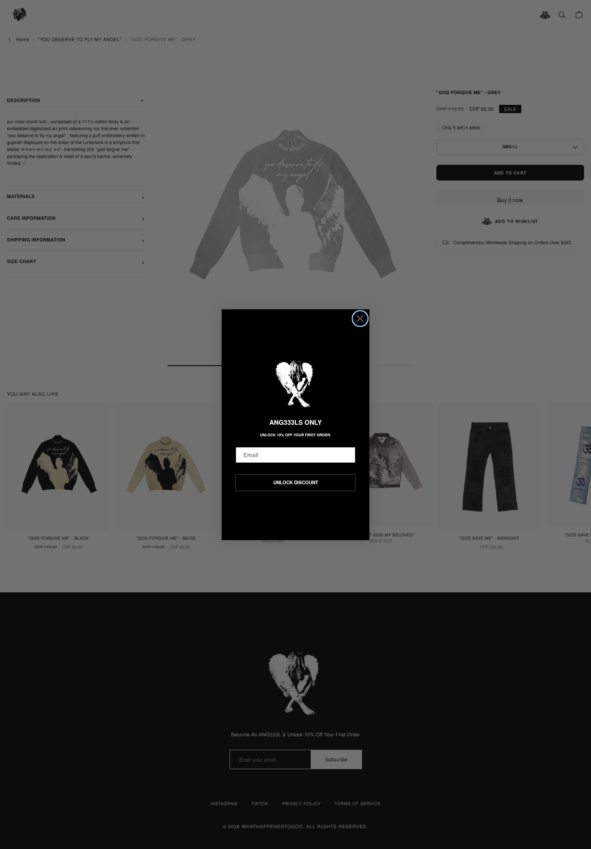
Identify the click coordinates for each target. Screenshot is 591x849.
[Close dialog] (360, 318)
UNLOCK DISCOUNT (295, 482)
